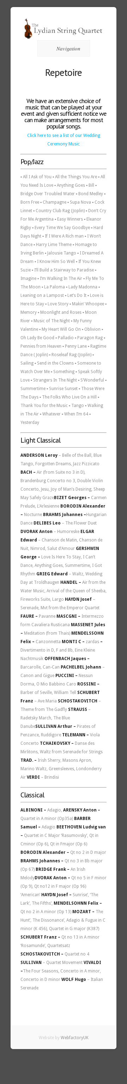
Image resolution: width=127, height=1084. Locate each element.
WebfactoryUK (75, 1037)
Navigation (68, 48)
